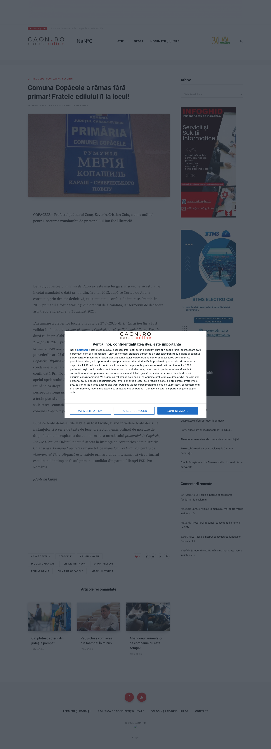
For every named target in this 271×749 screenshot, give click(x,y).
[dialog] (135, 374)
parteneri (82, 349)
